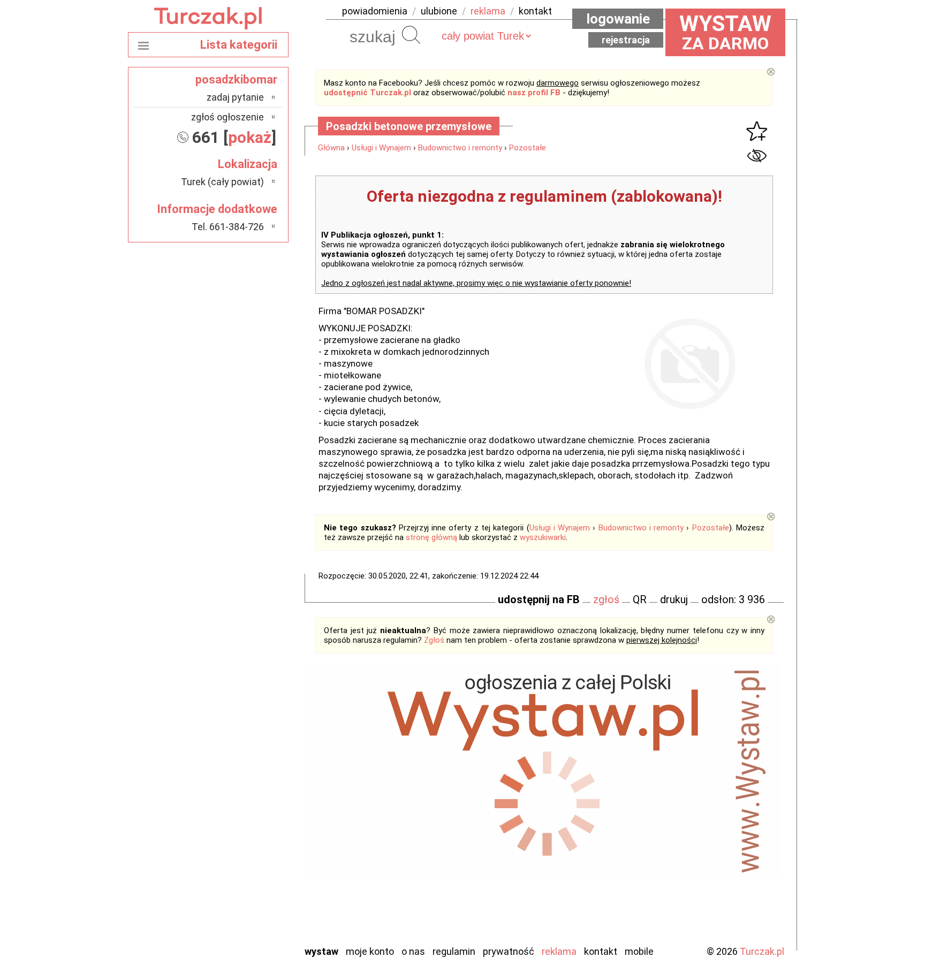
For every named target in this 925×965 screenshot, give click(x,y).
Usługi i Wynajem (381, 148)
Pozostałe (527, 148)
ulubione (439, 11)
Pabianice (245, 835)
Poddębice (242, 863)
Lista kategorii (238, 44)
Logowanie (618, 19)
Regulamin (454, 951)
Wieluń (251, 907)
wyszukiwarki (543, 537)
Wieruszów (243, 921)
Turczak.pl (762, 951)
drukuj (674, 599)
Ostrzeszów (240, 820)
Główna (331, 148)
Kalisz (252, 806)
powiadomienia (374, 11)
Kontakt (600, 951)
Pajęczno (246, 849)
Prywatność (508, 951)
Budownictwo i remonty (460, 148)
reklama (488, 11)
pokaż (249, 137)
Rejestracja (626, 39)
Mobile (639, 951)
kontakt (535, 11)
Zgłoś (434, 640)
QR (640, 599)
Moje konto (370, 951)
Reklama (559, 951)
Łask (254, 777)
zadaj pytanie (235, 97)
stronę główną (431, 537)
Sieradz (249, 878)
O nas (413, 951)
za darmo (725, 32)
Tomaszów (242, 892)
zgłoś (606, 599)
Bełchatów (242, 762)
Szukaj (411, 35)
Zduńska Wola (237, 936)
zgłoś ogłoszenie (227, 117)
